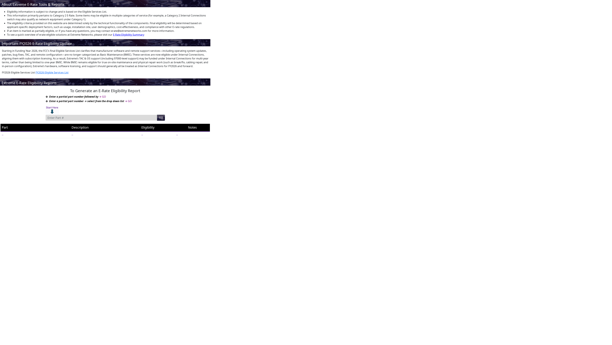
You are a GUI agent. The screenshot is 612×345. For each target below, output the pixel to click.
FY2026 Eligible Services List (52, 72)
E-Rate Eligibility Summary (128, 34)
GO (161, 117)
